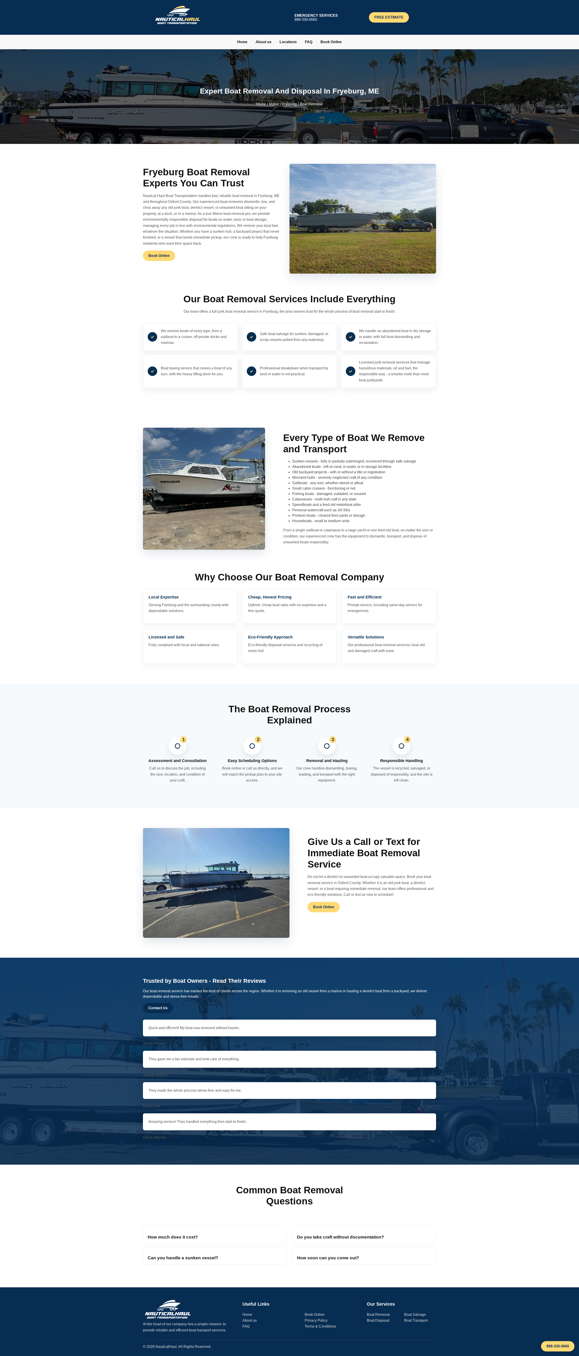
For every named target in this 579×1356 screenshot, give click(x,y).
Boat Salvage (415, 1314)
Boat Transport (416, 1320)
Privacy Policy (316, 1320)
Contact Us (158, 1008)
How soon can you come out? (328, 1257)
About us (263, 42)
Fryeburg (289, 104)
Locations (288, 42)
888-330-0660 (557, 1346)
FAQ (308, 42)
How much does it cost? (173, 1237)
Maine (274, 104)
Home (242, 42)
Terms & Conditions (320, 1326)
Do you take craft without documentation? (340, 1237)
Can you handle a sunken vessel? (183, 1257)
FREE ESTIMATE (388, 17)
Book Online (331, 42)
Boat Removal (378, 1314)
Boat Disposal (378, 1320)
